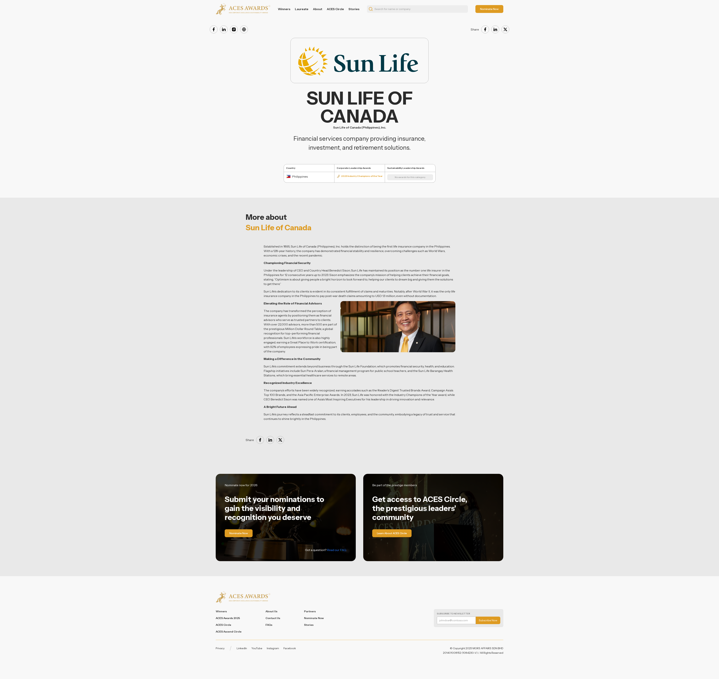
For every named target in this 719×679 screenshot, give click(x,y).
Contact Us (273, 618)
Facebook (289, 648)
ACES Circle (335, 9)
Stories (354, 9)
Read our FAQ (336, 550)
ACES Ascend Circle (229, 631)
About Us (271, 611)
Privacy (220, 648)
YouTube (256, 648)
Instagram (273, 648)
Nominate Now (314, 618)
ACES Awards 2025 (228, 618)
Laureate (301, 9)
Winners (284, 9)
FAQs (269, 625)
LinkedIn (242, 648)
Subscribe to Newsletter (453, 613)
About (317, 9)
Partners (310, 611)
